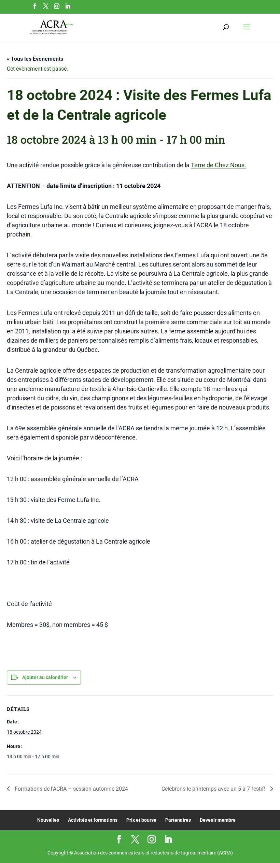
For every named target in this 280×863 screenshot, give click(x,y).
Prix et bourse (141, 820)
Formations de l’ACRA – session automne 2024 (70, 789)
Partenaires (178, 820)
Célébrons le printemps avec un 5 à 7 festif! (214, 789)
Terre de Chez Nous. (218, 165)
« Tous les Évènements (35, 59)
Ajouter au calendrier (45, 677)
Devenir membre (218, 820)
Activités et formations (92, 820)
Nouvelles (48, 820)
